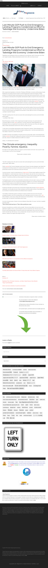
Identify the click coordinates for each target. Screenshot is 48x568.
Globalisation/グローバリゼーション (12, 375)
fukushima (31, 399)
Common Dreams (10, 288)
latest (11, 380)
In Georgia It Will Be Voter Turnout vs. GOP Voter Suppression (15, 247)
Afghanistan (23, 397)
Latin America (6, 407)
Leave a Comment (15, 31)
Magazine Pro (19, 563)
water (21, 415)
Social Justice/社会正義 (18, 288)
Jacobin (24, 375)
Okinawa (10, 410)
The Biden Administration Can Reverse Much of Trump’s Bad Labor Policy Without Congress (21, 270)
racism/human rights (20, 412)
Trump (13, 415)
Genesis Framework (27, 563)
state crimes (35, 412)
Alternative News (7, 369)
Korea (31, 404)
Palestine (21, 410)
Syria (41, 412)
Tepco (8, 415)
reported (36, 101)
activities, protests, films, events (13, 397)
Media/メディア (27, 380)
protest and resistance (8, 413)
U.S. (7, 278)
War (17, 415)
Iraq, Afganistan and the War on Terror (28, 402)
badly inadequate (40, 187)
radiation (29, 412)
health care (42, 399)
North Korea (25, 407)
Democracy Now (32, 369)
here (35, 500)
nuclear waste (37, 407)
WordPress (34, 563)
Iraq (16, 402)
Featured (15, 372)
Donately (16, 464)
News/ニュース (31, 383)
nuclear (31, 407)
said (15, 122)
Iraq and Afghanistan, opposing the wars (11, 404)
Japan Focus (33, 377)
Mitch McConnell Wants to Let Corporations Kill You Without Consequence (17, 258)
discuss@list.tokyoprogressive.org (27, 301)
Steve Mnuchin (34, 281)
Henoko (4, 402)
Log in (37, 563)
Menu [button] (1, 0)
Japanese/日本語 (23, 377)
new (24, 383)
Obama (4, 410)
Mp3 (33, 380)
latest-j (16, 380)
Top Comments (7, 283)
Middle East (12, 407)
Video (4, 388)
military (18, 407)
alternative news (31, 397)
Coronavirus (16, 281)
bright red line (26, 172)
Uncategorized (37, 385)
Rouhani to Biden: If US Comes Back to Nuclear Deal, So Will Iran (15, 235)
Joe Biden (22, 281)
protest (31, 410)
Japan (26, 404)
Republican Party (5, 281)
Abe (4, 397)
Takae (4, 415)
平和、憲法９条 (10, 418)
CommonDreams (8, 37)
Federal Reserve (27, 281)
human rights (11, 402)
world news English (28, 415)
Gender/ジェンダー (24, 372)
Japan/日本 (31, 375)
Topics (30, 385)
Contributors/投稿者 (17, 369)
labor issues (36, 404)
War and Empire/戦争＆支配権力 (15, 388)
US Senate (12, 281)
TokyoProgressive (24, 12)
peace (26, 410)
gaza (37, 399)
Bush (37, 397)
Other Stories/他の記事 (8, 385)
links (20, 380)
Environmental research (23, 399)
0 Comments (5, 63)
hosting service (14, 463)
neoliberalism (19, 383)
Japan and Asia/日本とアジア (10, 377)
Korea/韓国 (5, 380)
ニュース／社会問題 (37, 415)
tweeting (8, 136)
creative (25, 369)
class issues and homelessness (9, 399)
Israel (22, 404)
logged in (10, 342)
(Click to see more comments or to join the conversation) (14, 285)
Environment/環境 (7, 372)
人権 (4, 418)
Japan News (40, 377)
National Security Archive (9, 383)
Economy (4, 278)
